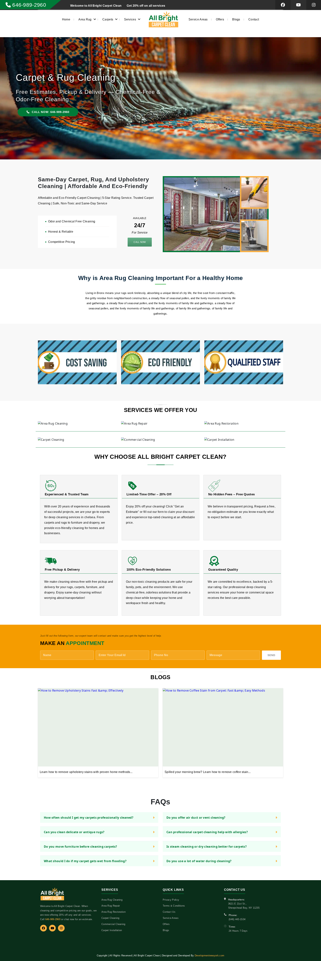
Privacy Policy (171, 899)
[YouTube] (52, 928)
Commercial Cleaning (113, 924)
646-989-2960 (53, 919)
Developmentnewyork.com (209, 955)
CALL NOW (140, 242)
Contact (253, 19)
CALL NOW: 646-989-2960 (50, 104)
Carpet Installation (111, 930)
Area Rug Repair (110, 905)
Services (130, 19)
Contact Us (169, 911)
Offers (220, 19)
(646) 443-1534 (237, 919)
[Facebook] (43, 928)
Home (66, 19)
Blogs (236, 19)
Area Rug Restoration (113, 911)
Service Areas (198, 19)
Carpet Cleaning (110, 918)
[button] (7, 99)
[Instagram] (61, 928)
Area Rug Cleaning (111, 899)
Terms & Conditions (174, 905)
